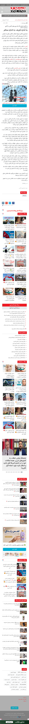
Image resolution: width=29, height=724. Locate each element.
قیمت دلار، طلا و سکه (22, 699)
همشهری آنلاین (18, 9)
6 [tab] (13, 472)
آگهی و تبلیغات (8, 5)
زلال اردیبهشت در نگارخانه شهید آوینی (19, 343)
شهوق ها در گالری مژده (21, 339)
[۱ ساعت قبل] (14, 447)
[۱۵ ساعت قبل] (23, 490)
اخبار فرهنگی (20, 20)
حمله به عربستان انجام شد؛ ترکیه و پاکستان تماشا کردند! (15, 321)
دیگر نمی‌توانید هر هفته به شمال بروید (18, 329)
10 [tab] (6, 472)
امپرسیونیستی (18, 59)
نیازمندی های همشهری (16, 5)
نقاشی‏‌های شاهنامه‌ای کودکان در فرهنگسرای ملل (17, 337)
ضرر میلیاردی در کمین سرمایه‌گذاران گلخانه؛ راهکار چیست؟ (10, 610)
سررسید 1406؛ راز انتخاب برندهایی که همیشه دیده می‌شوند (11, 623)
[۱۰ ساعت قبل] (23, 496)
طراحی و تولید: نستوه (14, 717)
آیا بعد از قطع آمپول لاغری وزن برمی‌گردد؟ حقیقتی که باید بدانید (10, 654)
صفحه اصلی (25, 20)
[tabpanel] (14, 455)
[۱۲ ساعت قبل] (23, 649)
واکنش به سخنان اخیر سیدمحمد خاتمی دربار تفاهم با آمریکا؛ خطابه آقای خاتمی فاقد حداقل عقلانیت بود (11, 490)
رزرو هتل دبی (23, 689)
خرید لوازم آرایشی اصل (15, 677)
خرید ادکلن (24, 677)
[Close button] (28, 719)
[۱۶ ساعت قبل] (23, 509)
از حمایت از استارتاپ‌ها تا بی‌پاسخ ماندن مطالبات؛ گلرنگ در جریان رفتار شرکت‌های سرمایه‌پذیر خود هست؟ (10, 649)
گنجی (26, 46)
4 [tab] (16, 472)
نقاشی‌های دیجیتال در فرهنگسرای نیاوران (18, 351)
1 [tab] (21, 472)
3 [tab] (18, 472)
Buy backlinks (23, 684)
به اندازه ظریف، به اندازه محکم (15, 30)
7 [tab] (11, 472)
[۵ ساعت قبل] (23, 605)
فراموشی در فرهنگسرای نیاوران (20, 335)
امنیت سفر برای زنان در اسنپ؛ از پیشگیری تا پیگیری (11, 661)
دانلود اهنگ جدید (13, 687)
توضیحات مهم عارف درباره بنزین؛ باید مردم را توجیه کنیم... (15, 319)
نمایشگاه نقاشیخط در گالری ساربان (19, 355)
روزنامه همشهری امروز (24, 5)
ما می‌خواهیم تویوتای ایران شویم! (19, 323)
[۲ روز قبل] (23, 655)
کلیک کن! (14, 106)
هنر (15, 20)
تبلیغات (24, 701)
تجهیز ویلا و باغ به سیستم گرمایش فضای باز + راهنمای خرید (11, 604)
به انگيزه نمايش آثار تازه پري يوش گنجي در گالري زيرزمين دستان (16, 27)
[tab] (14, 305)
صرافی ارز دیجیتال (14, 684)
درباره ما (24, 697)
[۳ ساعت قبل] (23, 515)
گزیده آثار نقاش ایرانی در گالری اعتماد (19, 345)
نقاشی (11, 59)
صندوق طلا (7, 684)
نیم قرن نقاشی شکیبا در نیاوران (20, 347)
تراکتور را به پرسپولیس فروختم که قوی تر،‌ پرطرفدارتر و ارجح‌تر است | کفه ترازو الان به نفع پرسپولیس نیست (11, 484)
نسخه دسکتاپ (14, 708)
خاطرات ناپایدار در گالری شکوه (20, 353)
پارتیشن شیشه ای (22, 687)
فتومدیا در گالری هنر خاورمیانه (20, 349)
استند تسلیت (7, 679)
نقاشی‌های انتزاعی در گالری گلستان (19, 341)
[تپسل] (3, 84)
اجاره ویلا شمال (11, 675)
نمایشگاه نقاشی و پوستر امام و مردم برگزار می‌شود (16, 357)
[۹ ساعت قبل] (23, 484)
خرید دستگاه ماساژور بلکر (21, 675)
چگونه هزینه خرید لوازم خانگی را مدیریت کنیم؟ (11, 629)
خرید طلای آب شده (22, 679)
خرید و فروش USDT (22, 672)
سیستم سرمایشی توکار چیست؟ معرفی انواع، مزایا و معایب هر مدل (10, 635)
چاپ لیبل (9, 682)
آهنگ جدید (24, 682)
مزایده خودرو (14, 679)
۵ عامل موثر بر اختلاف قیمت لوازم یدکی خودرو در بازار (10, 642)
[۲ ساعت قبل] (23, 503)
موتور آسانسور (13, 672)
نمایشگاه (24, 195)
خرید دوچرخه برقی (16, 682)
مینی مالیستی (17, 68)
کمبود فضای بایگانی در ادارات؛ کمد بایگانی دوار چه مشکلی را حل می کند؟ (10, 617)
